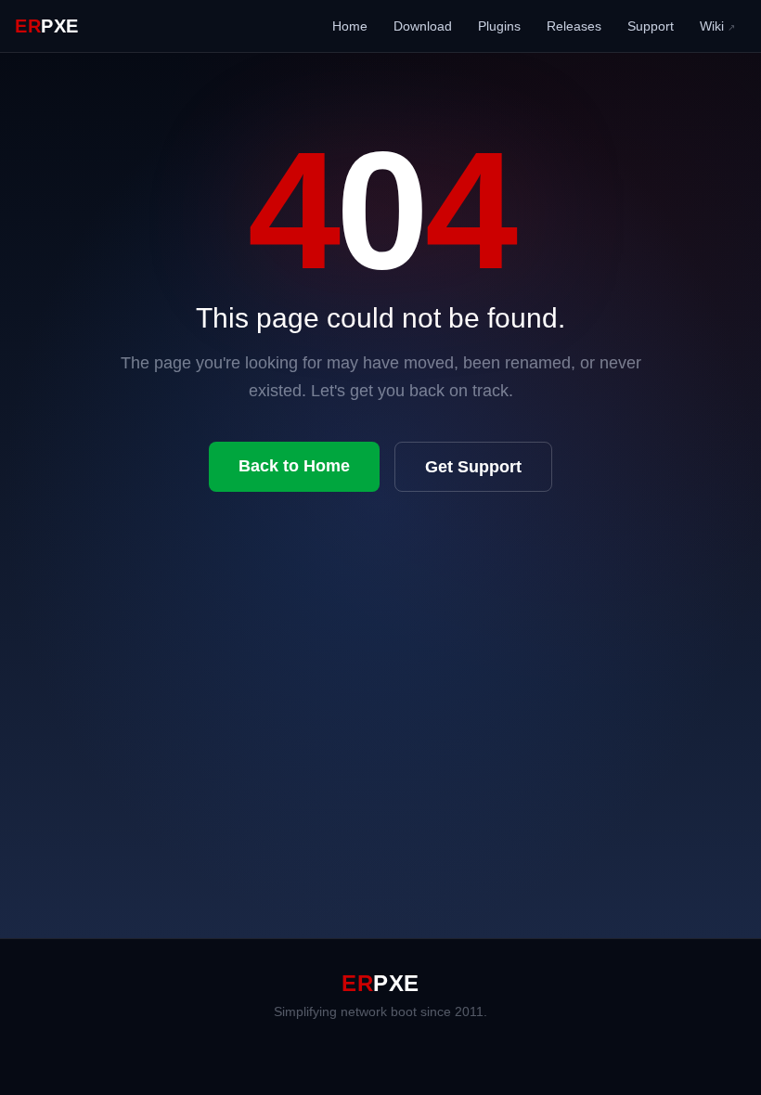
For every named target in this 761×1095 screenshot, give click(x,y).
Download (422, 26)
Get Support (473, 466)
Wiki (717, 26)
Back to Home (294, 466)
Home (350, 26)
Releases (574, 26)
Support (650, 26)
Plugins (499, 26)
